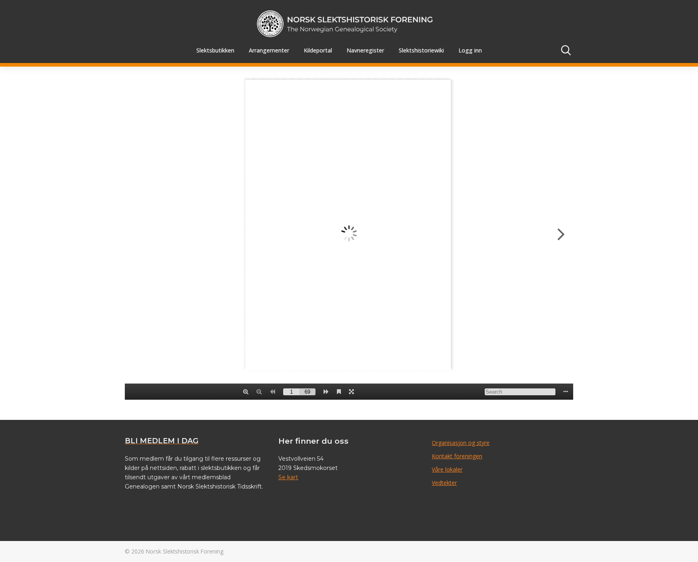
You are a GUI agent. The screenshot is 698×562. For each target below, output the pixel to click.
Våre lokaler (447, 469)
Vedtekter (444, 483)
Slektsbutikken (215, 50)
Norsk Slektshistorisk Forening (184, 551)
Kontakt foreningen (457, 456)
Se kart (288, 477)
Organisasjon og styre (461, 443)
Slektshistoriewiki (421, 50)
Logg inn (470, 50)
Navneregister (365, 50)
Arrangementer (269, 50)
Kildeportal (318, 50)
